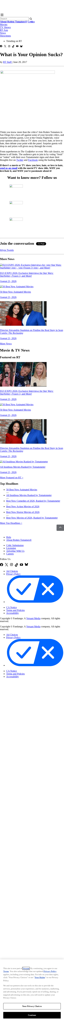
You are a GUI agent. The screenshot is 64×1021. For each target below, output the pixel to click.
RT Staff (7, 62)
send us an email (8, 168)
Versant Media (33, 618)
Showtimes (5, 35)
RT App (4, 30)
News (3, 33)
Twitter (19, 160)
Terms (6, 971)
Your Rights (40, 977)
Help (8, 537)
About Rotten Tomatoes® (19, 540)
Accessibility (12, 613)
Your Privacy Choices (19, 605)
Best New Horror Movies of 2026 (22, 512)
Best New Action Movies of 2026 (22, 506)
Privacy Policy (13, 574)
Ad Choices (12, 571)
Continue (32, 1015)
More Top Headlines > (11, 523)
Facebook (33, 160)
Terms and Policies (15, 610)
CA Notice (11, 607)
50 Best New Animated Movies (21, 489)
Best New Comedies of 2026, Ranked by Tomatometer (33, 501)
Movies (3, 24)
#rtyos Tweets (7, 250)
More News (6, 343)
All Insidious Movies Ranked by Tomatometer (29, 495)
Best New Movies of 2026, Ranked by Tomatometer (32, 517)
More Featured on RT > (11, 477)
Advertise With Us (15, 551)
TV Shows (5, 27)
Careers (10, 553)
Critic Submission (15, 545)
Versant (26, 968)
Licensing (11, 548)
